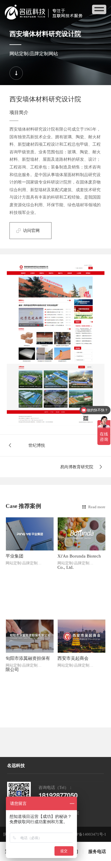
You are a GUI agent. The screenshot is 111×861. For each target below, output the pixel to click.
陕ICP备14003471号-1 (87, 834)
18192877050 (58, 795)
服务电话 (97, 851)
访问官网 (31, 230)
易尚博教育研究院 (76, 466)
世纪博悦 (36, 445)
